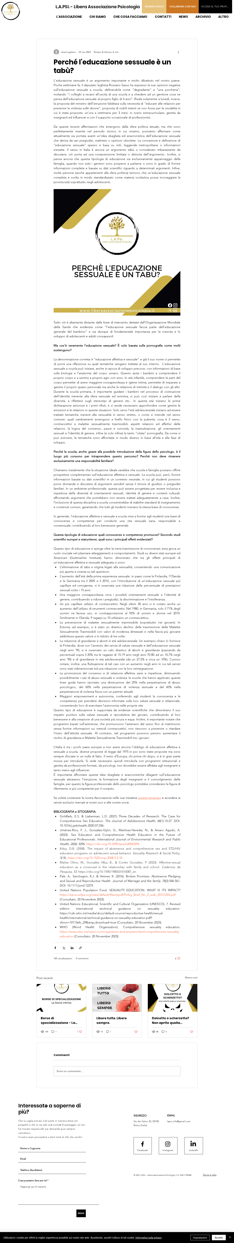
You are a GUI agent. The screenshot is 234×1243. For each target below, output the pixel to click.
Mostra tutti (191, 977)
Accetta (219, 1237)
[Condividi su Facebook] (55, 947)
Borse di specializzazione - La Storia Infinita (58, 1020)
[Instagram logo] (167, 1144)
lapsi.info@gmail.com (179, 1121)
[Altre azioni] (178, 52)
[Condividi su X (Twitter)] (63, 947)
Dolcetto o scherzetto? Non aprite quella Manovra (170, 1020)
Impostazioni (200, 1237)
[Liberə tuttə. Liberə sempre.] (117, 998)
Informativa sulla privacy (149, 1237)
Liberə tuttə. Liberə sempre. (111, 1020)
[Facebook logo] (142, 1144)
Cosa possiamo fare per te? (32, 1180)
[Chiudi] (230, 1237)
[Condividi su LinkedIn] (72, 947)
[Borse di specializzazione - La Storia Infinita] (61, 998)
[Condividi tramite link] (80, 947)
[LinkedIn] (193, 1144)
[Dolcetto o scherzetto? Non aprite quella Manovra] (172, 998)
